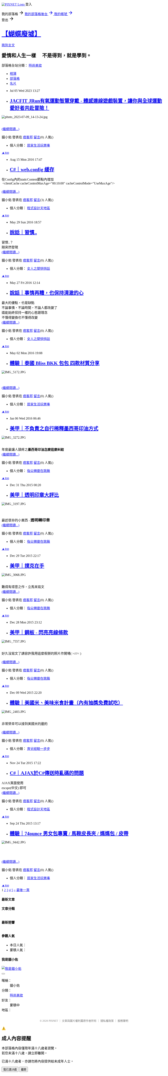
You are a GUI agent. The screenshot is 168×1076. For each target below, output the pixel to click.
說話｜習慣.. (23, 232)
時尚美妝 (35, 65)
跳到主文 (8, 45)
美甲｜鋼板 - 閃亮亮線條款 (39, 632)
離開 (23, 1069)
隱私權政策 (107, 1020)
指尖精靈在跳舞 (38, 471)
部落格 (15, 78)
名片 (13, 83)
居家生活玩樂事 (38, 145)
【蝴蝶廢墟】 (21, 34)
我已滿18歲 (10, 1069)
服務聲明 (123, 1020)
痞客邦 (28, 137)
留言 (37, 137)
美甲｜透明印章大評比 (34, 495)
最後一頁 (23, 890)
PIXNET (53, 1020)
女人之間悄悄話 (38, 268)
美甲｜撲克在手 (27, 566)
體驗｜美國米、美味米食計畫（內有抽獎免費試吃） (66, 702)
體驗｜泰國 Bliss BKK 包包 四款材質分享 (55, 363)
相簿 (13, 73)
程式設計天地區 (38, 208)
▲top (5, 152)
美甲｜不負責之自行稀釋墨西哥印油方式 (54, 428)
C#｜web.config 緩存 (32, 169)
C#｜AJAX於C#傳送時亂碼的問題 (47, 773)
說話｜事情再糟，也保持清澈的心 (47, 293)
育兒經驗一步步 (38, 749)
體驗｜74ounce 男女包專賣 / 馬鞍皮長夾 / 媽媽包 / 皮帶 (69, 833)
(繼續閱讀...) (10, 129)
